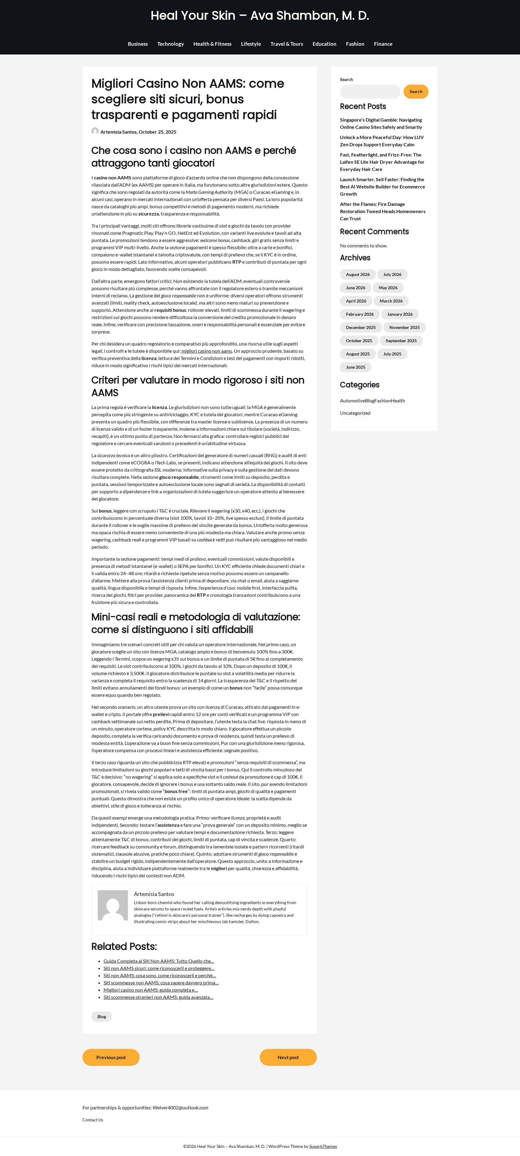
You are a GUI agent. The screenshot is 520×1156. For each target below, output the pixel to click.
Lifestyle (251, 44)
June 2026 (355, 287)
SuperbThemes (323, 1146)
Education (324, 44)
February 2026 (360, 314)
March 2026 (391, 300)
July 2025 (392, 353)
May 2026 (388, 287)
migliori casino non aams (206, 351)
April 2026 (356, 300)
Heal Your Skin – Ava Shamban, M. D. (260, 15)
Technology (170, 44)
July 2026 (392, 274)
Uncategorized (355, 413)
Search (346, 79)
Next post (288, 1057)
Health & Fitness (212, 44)
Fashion (355, 44)
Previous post (111, 1057)
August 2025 (358, 353)
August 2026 (358, 274)
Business (138, 44)
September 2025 (401, 340)
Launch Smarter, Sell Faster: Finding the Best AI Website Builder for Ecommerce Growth (382, 186)
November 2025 (404, 327)
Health (398, 400)
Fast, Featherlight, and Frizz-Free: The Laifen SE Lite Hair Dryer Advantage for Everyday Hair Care (382, 162)
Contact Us (92, 1119)
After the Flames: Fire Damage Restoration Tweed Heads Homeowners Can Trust (383, 211)
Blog (102, 1016)
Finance (383, 44)
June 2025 (355, 367)
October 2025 (359, 340)
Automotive (352, 400)
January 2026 (400, 314)
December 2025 (361, 327)
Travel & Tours (287, 44)
